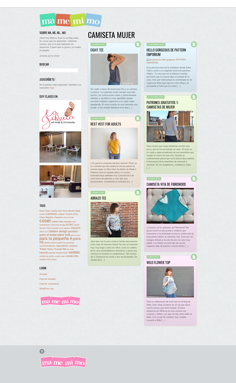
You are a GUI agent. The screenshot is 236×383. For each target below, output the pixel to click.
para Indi (63, 234)
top (64, 249)
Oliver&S (75, 228)
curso (55, 221)
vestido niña (72, 256)
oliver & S (43, 232)
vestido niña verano (48, 259)
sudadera (73, 246)
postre (53, 243)
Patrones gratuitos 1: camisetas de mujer (162, 104)
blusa (65, 211)
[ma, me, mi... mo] (60, 305)
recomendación (47, 246)
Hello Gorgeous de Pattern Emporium (166, 52)
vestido (74, 252)
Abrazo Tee (98, 197)
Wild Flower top (158, 262)
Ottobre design (57, 231)
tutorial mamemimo (58, 253)
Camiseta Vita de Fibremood (166, 184)
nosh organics (64, 228)
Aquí (52, 88)
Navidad (55, 228)
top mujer (70, 249)
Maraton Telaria (45, 228)
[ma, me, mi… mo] (71, 25)
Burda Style (74, 210)
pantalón (73, 231)
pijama (47, 243)
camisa (42, 214)
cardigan (61, 214)
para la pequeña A (55, 238)
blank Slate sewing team (50, 211)
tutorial (43, 252)
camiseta (51, 213)
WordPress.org (46, 288)
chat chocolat (68, 217)
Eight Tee (97, 49)
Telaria (42, 249)
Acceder (43, 274)
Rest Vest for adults (106, 123)
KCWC (70, 224)
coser (45, 220)
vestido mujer (60, 256)
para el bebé (48, 234)
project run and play (65, 243)
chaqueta (58, 217)
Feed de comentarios (49, 284)
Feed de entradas (47, 279)
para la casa (75, 235)
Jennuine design (58, 225)
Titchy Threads (54, 249)
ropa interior (62, 246)
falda (61, 221)
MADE (76, 225)
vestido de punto (46, 256)
